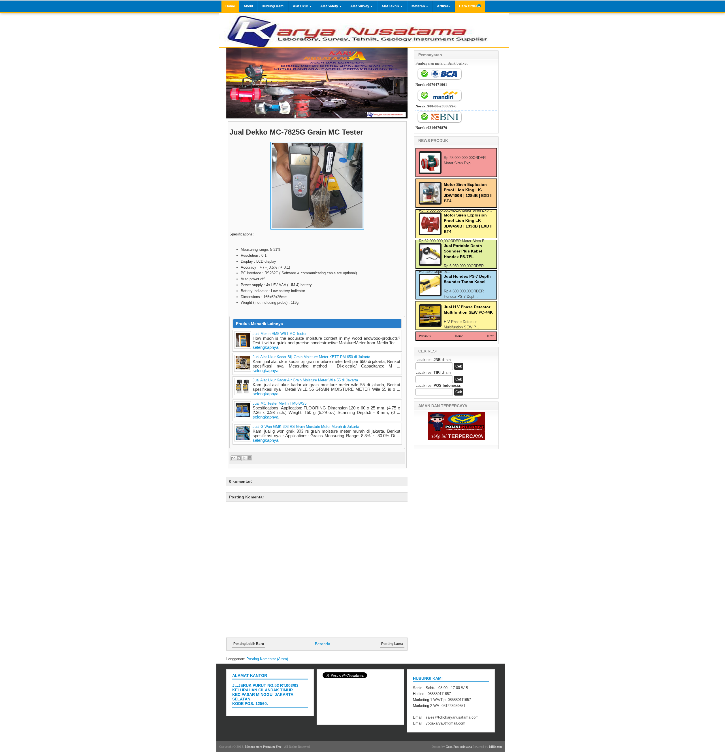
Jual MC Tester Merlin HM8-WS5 (279, 403)
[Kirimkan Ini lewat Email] (233, 458)
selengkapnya (265, 347)
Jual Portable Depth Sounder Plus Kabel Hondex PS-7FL (463, 251)
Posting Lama (392, 644)
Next (490, 336)
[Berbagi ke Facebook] (249, 458)
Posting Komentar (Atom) (267, 659)
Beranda (322, 643)
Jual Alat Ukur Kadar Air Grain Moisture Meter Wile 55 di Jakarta (305, 380)
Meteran (419, 6)
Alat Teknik (392, 6)
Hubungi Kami (273, 6)
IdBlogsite (495, 746)
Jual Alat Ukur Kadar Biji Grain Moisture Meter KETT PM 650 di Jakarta (311, 357)
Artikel (444, 6)
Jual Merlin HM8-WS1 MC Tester (279, 334)
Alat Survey (361, 6)
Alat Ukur (302, 6)
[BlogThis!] (239, 458)
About (248, 6)
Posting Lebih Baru (248, 644)
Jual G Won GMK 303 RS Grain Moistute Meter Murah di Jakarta (306, 426)
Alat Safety (331, 6)
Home (230, 6)
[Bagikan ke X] (244, 458)
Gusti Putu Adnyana (459, 746)
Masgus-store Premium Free (263, 746)
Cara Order (468, 6)
